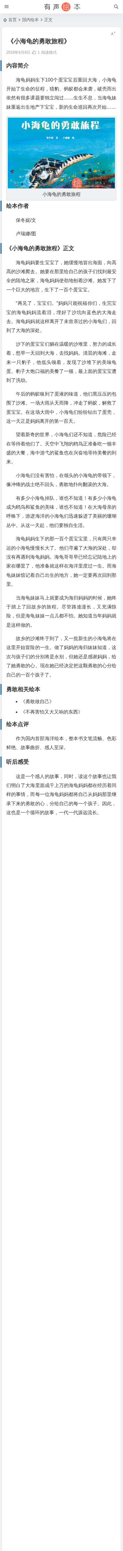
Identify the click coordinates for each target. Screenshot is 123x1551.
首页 (12, 19)
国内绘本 (30, 19)
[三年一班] (61, 6)
